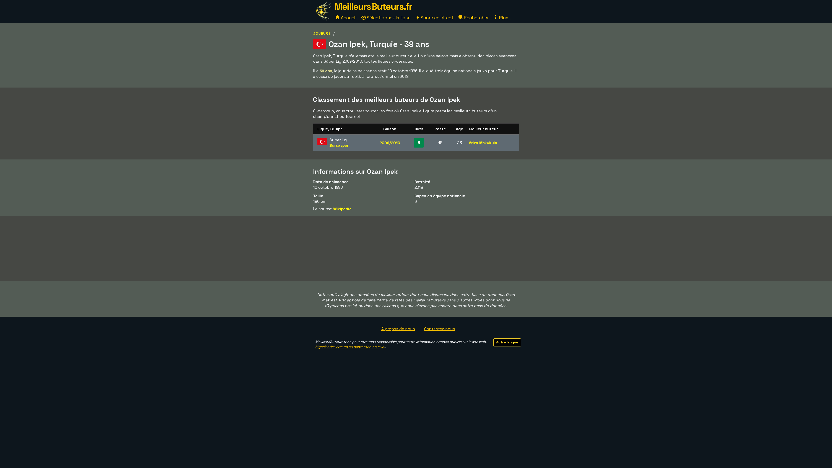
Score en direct (436, 18)
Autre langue (507, 342)
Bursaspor (339, 145)
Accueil (348, 18)
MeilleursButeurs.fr (373, 6)
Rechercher (476, 18)
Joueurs (322, 33)
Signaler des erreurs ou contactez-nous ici (350, 346)
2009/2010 (390, 142)
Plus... (504, 18)
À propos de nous (398, 328)
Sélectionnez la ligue (388, 18)
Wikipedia (342, 208)
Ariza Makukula (483, 142)
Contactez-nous (439, 328)
